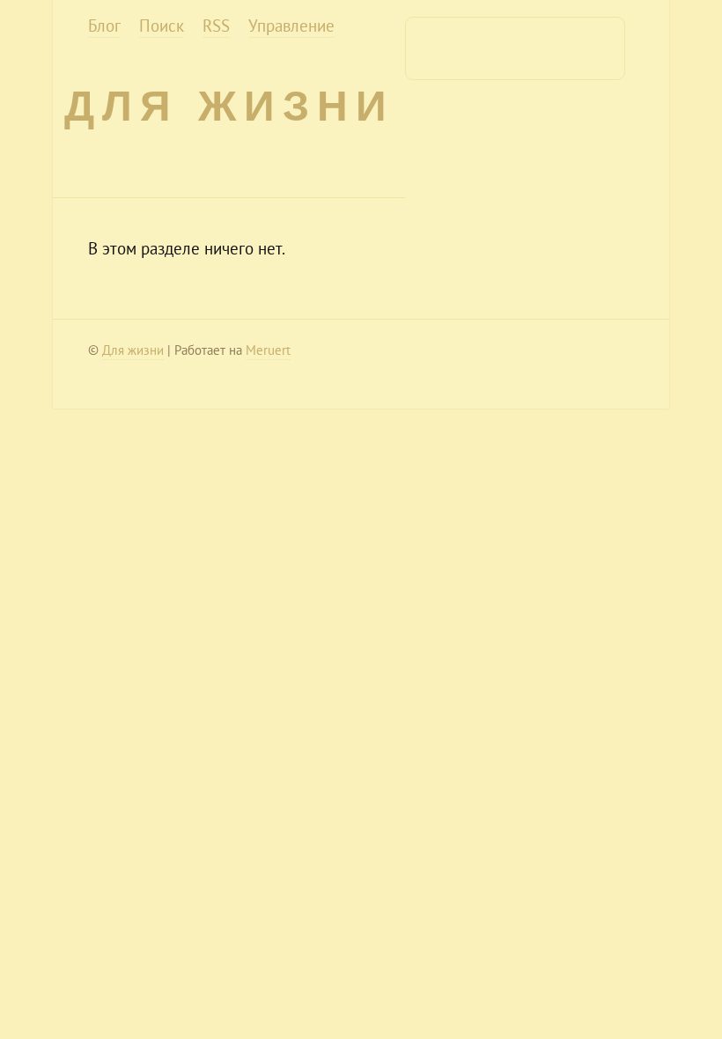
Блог (104, 25)
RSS (216, 25)
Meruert (268, 350)
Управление (291, 25)
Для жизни (229, 106)
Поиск (161, 25)
